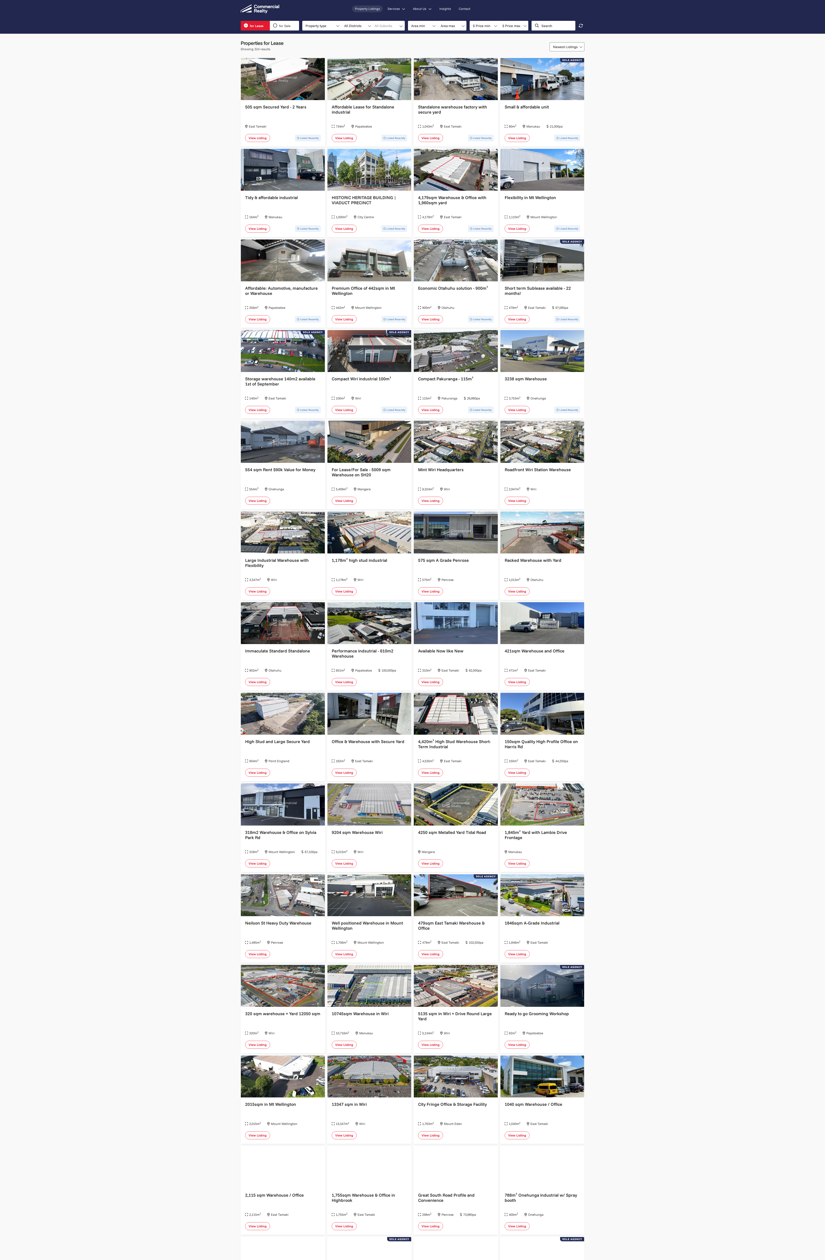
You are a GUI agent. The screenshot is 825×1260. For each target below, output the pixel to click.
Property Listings (367, 9)
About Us (419, 9)
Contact (464, 9)
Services (394, 9)
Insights (445, 9)
